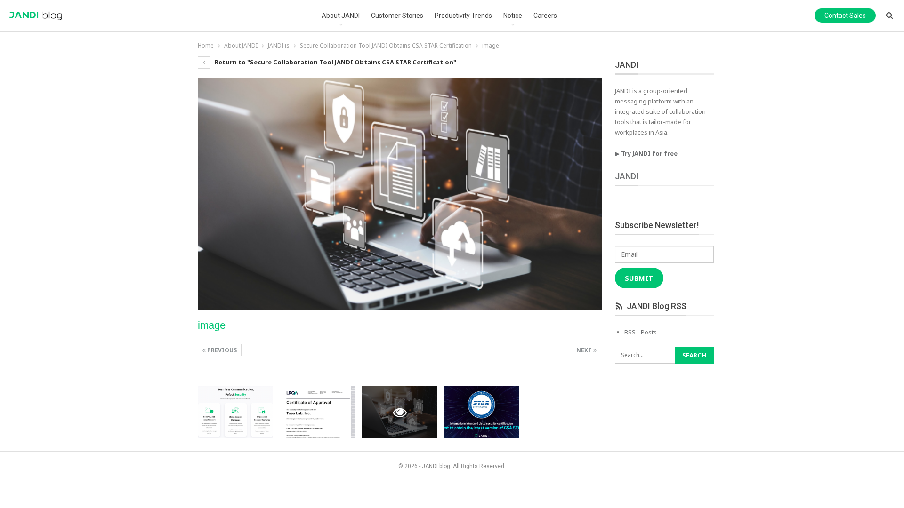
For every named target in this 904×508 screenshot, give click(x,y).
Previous (221, 350)
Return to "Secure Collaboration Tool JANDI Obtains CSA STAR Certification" (334, 62)
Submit (639, 278)
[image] (235, 412)
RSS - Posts (640, 332)
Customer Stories (397, 15)
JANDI (626, 176)
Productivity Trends (463, 15)
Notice (512, 15)
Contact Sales (845, 15)
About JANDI (341, 15)
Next (584, 350)
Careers (545, 15)
